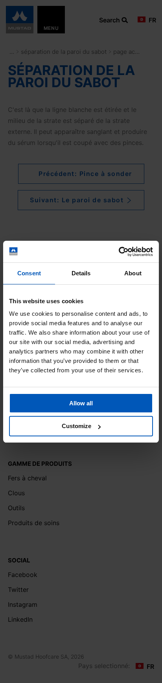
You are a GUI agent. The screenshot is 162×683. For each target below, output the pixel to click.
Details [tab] (81, 273)
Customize (76, 426)
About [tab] (133, 273)
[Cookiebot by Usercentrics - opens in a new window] (118, 252)
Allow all (81, 403)
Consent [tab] (29, 273)
